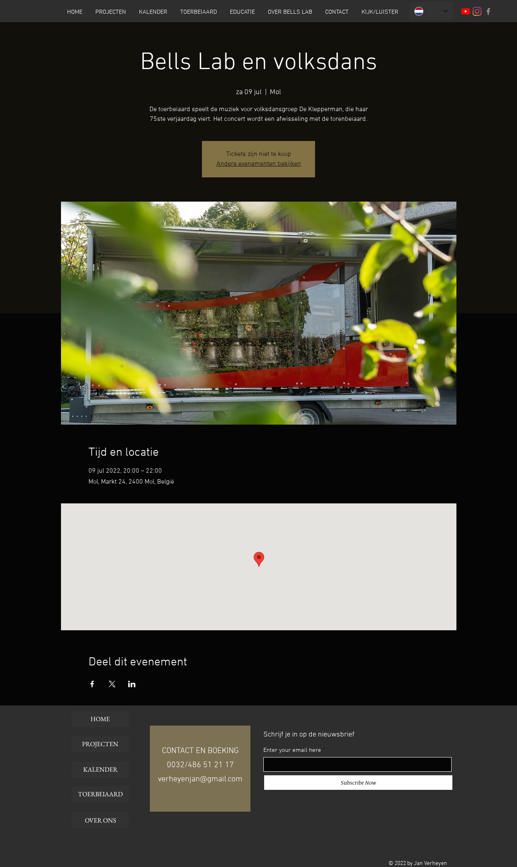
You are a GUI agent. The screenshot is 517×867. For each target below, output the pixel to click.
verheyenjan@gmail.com (200, 779)
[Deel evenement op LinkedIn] (132, 684)
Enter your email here (292, 750)
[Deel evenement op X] (112, 684)
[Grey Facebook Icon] (488, 11)
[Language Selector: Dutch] (431, 11)
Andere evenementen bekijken (258, 164)
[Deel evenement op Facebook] (92, 684)
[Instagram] (477, 11)
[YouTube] (465, 11)
